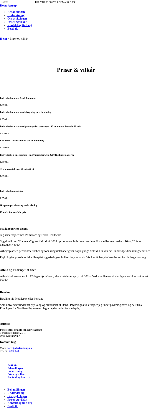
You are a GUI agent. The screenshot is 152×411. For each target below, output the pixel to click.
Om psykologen (17, 396)
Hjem (3, 38)
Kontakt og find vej (18, 377)
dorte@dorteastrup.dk (19, 348)
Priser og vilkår (16, 374)
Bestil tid (12, 365)
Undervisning (14, 371)
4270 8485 (14, 351)
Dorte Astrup (8, 5)
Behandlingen (15, 368)
